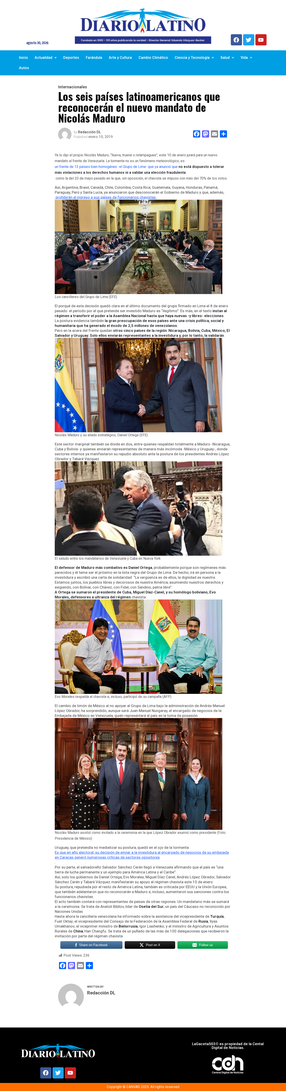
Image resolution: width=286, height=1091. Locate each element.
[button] (45, 58)
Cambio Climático (153, 57)
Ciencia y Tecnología (192, 57)
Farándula (94, 57)
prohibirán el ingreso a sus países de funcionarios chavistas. (106, 197)
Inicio (23, 57)
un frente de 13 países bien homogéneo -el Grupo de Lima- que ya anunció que (139, 170)
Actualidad (43, 57)
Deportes (71, 57)
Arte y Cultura (120, 57)
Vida (244, 57)
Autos (24, 68)
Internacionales (72, 87)
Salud (225, 57)
